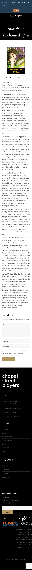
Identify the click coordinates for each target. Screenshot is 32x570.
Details (16, 10)
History (4, 433)
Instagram (5, 477)
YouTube (5, 473)
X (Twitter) (5, 470)
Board (4, 444)
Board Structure (7, 437)
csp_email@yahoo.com (11, 412)
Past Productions (7, 440)
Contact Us (5, 429)
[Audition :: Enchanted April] (16, 61)
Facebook (5, 466)
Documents (5, 448)
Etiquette (5, 451)
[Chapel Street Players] (16, 16)
